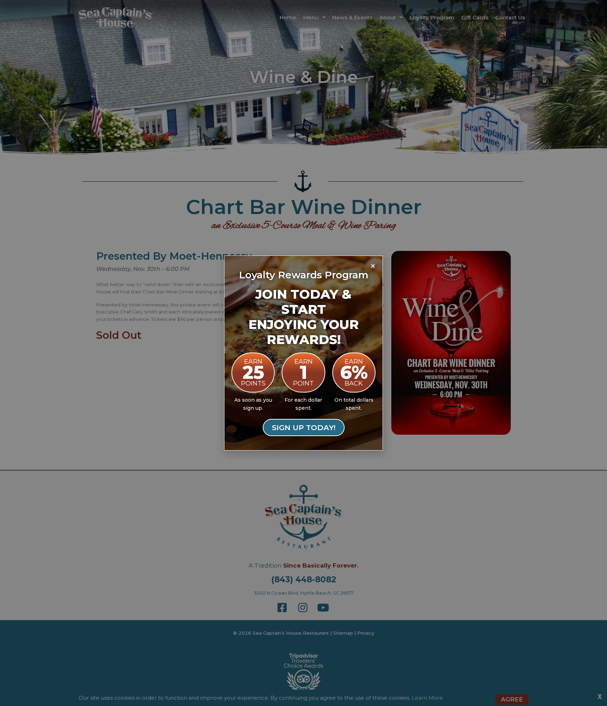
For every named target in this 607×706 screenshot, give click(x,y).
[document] (303, 353)
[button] (373, 265)
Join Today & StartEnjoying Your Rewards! (303, 317)
